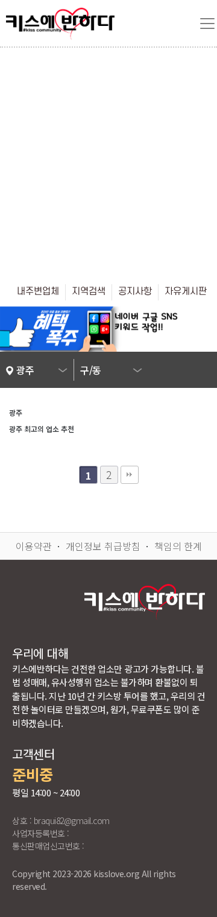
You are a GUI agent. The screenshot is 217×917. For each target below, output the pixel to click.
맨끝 (130, 475)
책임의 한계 (178, 546)
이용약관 (34, 546)
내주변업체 (38, 291)
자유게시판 (186, 291)
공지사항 (135, 291)
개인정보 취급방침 (103, 546)
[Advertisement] (108, 162)
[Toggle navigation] (207, 23)
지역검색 (88, 291)
